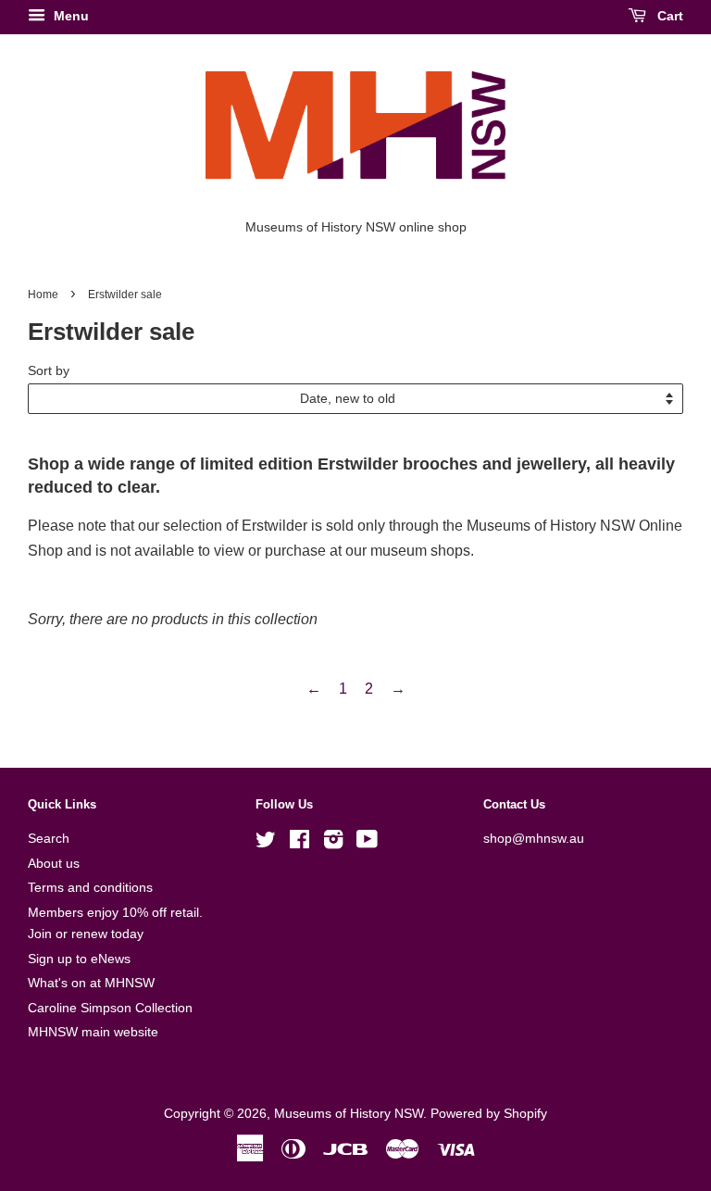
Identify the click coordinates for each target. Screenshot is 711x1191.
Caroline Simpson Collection (110, 1008)
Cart (668, 15)
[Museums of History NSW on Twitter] (266, 843)
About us (54, 864)
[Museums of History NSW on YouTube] (367, 843)
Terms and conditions (90, 888)
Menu (69, 15)
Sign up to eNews (79, 959)
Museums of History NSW (348, 1114)
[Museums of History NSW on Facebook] (299, 843)
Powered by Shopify (488, 1114)
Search (48, 839)
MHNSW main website (93, 1032)
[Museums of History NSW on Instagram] (333, 843)
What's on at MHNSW (91, 983)
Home (43, 294)
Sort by (48, 370)
